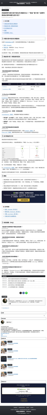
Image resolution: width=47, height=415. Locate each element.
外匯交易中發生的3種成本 (11, 23)
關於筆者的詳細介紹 (5, 333)
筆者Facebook (4, 336)
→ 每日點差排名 (23, 399)
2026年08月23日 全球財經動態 (12, 366)
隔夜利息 (6, 47)
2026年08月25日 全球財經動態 (12, 343)
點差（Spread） (8, 45)
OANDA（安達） (29, 130)
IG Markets (4, 86)
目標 (2, 334)
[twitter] (20, 293)
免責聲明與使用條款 (22, 407)
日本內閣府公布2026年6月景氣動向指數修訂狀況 (17, 282)
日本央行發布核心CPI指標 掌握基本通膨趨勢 (16, 284)
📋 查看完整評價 (23, 200)
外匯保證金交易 (9, 42)
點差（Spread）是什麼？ (11, 209)
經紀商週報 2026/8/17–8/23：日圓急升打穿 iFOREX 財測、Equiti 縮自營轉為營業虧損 (22, 358)
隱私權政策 (15, 407)
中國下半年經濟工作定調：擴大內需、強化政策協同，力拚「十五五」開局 (21, 280)
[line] (26, 293)
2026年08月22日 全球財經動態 (12, 374)
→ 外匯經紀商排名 (23, 401)
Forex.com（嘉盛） (7, 132)
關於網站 (32, 407)
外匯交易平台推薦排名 (10, 216)
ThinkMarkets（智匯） (6, 89)
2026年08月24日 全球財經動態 (12, 350)
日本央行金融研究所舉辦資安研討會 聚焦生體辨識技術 (18, 278)
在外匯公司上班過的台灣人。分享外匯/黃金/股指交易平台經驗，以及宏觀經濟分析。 (23, 409)
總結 (5, 30)
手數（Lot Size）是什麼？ (11, 214)
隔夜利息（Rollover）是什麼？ (13, 211)
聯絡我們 (27, 407)
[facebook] (23, 293)
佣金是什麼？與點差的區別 (11, 26)
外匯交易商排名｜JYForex (23, 3)
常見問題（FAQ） (8, 32)
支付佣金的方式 (8, 28)
